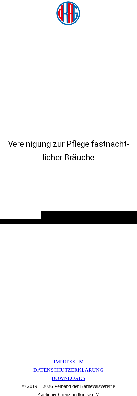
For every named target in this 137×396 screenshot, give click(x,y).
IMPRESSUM (68, 361)
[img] (68, 13)
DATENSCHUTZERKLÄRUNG (68, 370)
